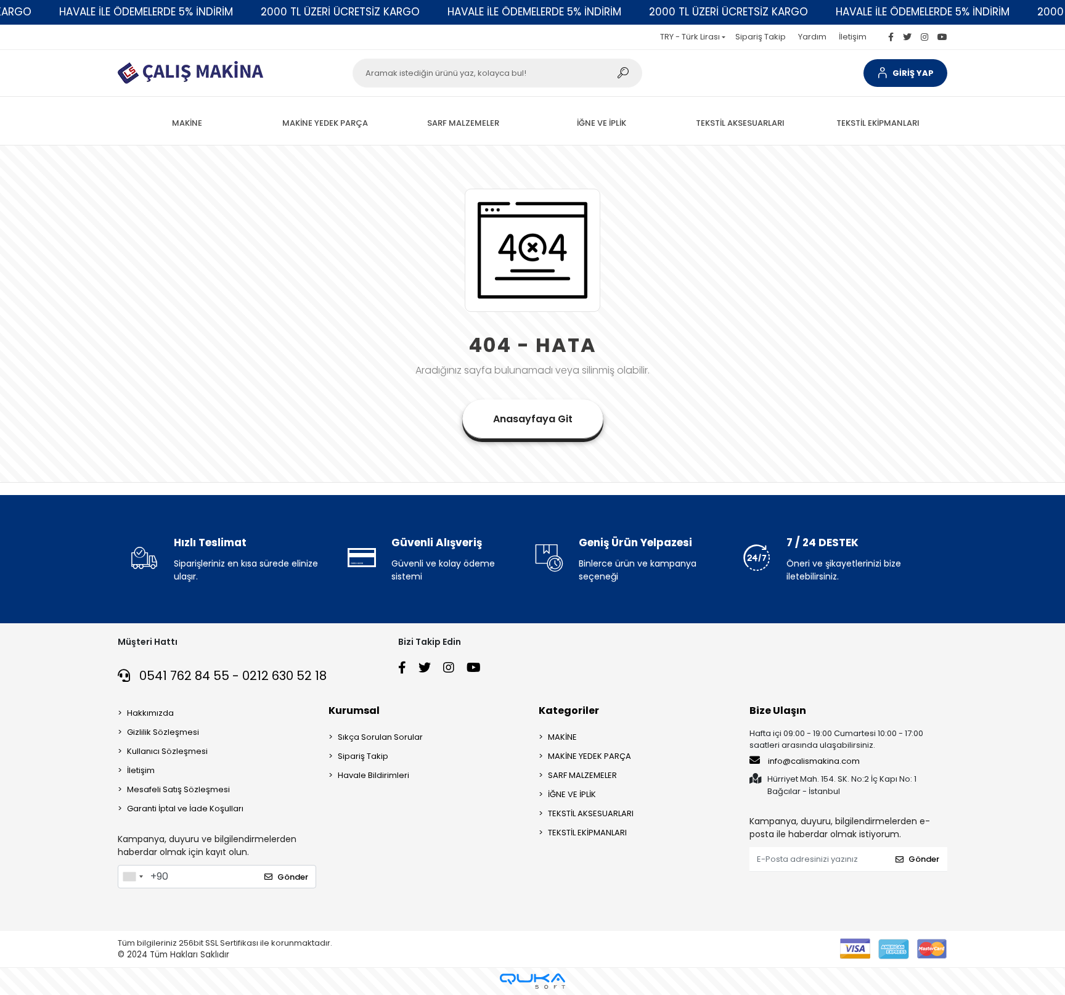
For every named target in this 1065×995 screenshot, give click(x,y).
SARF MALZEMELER (582, 775)
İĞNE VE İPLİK (572, 794)
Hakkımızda (150, 713)
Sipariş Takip (760, 37)
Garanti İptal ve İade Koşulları (185, 808)
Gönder (292, 877)
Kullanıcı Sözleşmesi (167, 751)
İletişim (853, 37)
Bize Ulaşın (777, 710)
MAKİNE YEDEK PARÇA (589, 756)
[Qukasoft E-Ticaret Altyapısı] (532, 981)
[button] (905, 73)
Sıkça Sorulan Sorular (380, 737)
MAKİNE (562, 737)
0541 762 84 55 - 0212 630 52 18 (231, 675)
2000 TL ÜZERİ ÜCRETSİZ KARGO (340, 11)
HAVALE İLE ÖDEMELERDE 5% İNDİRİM (146, 11)
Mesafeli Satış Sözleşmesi (178, 789)
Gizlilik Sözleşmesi (163, 732)
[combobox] (132, 877)
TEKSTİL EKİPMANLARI (587, 832)
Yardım (812, 37)
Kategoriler (569, 710)
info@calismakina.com (814, 761)
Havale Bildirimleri (373, 775)
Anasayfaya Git (533, 419)
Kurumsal (354, 710)
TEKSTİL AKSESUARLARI (591, 813)
